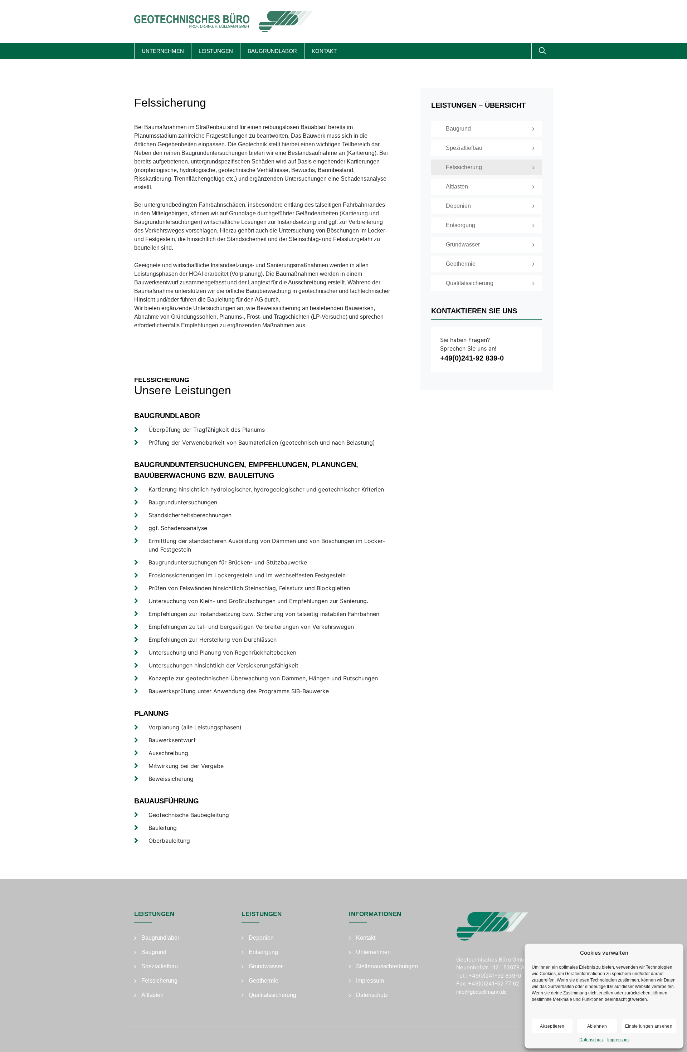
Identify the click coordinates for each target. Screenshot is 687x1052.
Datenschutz (591, 1039)
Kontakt (324, 51)
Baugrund (153, 952)
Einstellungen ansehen (648, 1026)
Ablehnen (597, 1026)
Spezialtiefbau (159, 966)
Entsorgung (263, 952)
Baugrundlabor (272, 51)
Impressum (618, 1039)
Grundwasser (266, 966)
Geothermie (263, 981)
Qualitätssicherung (272, 995)
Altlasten (152, 995)
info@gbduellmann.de (481, 992)
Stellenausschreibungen (387, 966)
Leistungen (216, 51)
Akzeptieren (552, 1026)
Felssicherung (159, 981)
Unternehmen (163, 51)
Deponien (261, 938)
